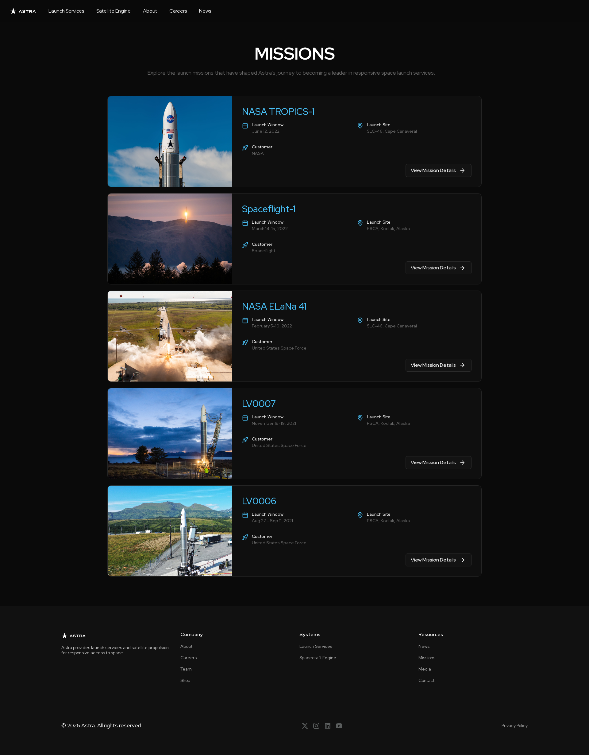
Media (424, 669)
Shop (185, 680)
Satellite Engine (113, 11)
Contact (426, 680)
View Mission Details (433, 170)
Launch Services (66, 11)
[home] (23, 11)
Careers (178, 11)
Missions (426, 657)
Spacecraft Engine (317, 657)
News (205, 11)
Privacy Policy (515, 725)
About (150, 11)
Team (186, 669)
